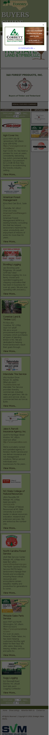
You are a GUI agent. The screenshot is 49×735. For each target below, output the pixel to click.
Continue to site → (27, 48)
